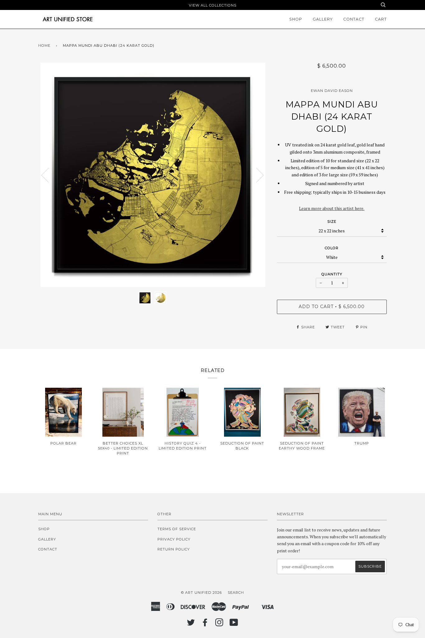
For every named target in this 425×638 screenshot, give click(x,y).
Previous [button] (48, 174)
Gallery (323, 19)
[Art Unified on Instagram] (219, 624)
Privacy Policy (173, 539)
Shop (295, 19)
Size (331, 221)
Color (332, 248)
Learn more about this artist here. (331, 208)
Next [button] (256, 174)
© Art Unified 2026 (201, 592)
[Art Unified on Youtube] (234, 624)
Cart (381, 19)
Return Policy (173, 549)
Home (44, 45)
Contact (353, 19)
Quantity (331, 274)
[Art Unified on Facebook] (205, 624)
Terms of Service (176, 529)
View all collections (212, 5)
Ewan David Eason (332, 90)
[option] (153, 175)
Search (236, 592)
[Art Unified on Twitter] (191, 624)
